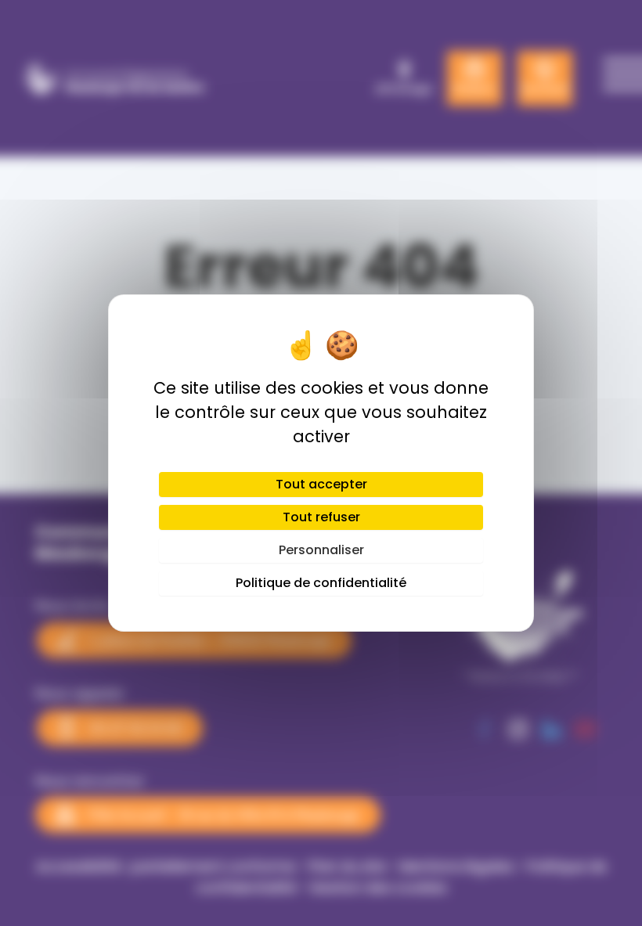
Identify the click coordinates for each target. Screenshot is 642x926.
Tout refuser (321, 517)
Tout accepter (321, 484)
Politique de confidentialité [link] (321, 583)
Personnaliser (321, 550)
